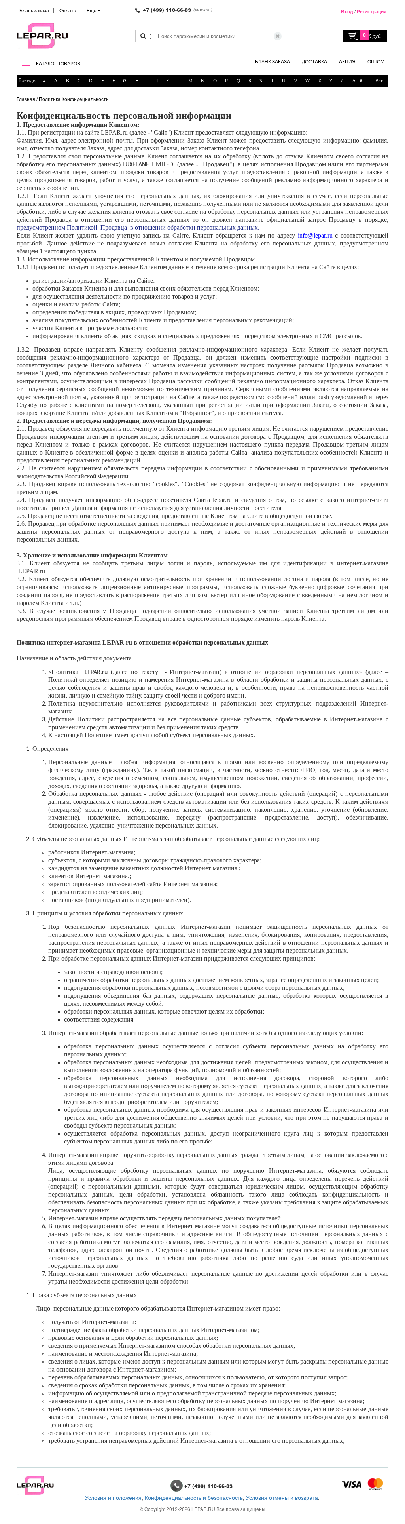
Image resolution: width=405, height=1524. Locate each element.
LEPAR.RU (203, 1508)
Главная (26, 98)
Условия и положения (113, 1497)
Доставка (314, 61)
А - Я (357, 80)
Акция (347, 61)
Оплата (67, 10)
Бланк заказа (34, 10)
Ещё (92, 10)
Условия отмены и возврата (282, 1497)
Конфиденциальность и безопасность (194, 1497)
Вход (347, 11)
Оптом (375, 61)
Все (379, 80)
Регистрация (371, 11)
